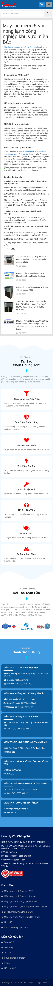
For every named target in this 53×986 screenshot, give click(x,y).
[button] (5, 626)
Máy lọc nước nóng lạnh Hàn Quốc (22, 917)
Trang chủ (9, 942)
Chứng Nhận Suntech (14, 958)
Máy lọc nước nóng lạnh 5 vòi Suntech (20, 47)
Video (7, 963)
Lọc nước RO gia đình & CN (18, 912)
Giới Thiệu (9, 947)
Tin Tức (7, 953)
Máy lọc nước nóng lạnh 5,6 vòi (20, 901)
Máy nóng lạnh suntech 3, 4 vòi (20, 896)
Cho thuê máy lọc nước (16, 927)
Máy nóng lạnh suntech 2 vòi (19, 891)
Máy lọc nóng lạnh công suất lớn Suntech (25, 907)
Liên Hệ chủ (10, 968)
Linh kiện (8, 922)
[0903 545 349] (46, 979)
